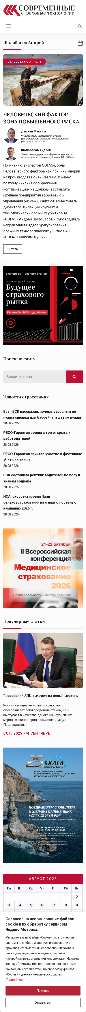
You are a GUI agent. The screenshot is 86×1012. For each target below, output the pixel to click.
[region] (43, 962)
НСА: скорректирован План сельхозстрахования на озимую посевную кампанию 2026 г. (39, 502)
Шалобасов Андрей (36, 150)
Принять (43, 990)
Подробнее (14, 979)
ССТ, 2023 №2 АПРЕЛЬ (24, 61)
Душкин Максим (33, 131)
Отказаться (43, 1002)
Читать (12, 249)
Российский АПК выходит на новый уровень (40, 696)
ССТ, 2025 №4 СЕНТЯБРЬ (26, 733)
